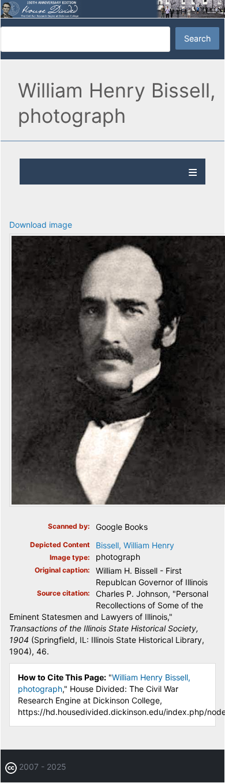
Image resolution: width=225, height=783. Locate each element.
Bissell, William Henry (135, 545)
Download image (40, 224)
